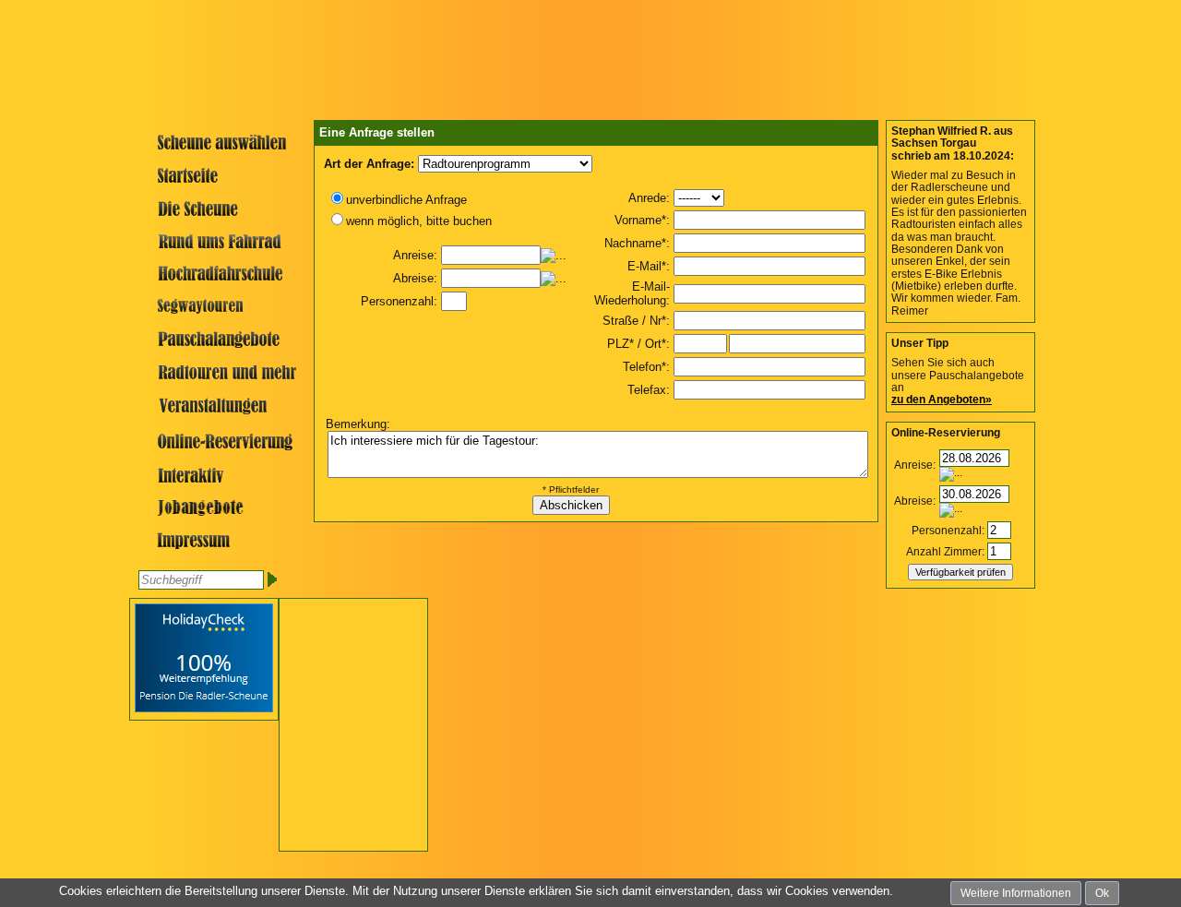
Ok (1102, 893)
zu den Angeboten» (941, 399)
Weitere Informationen (1015, 893)
